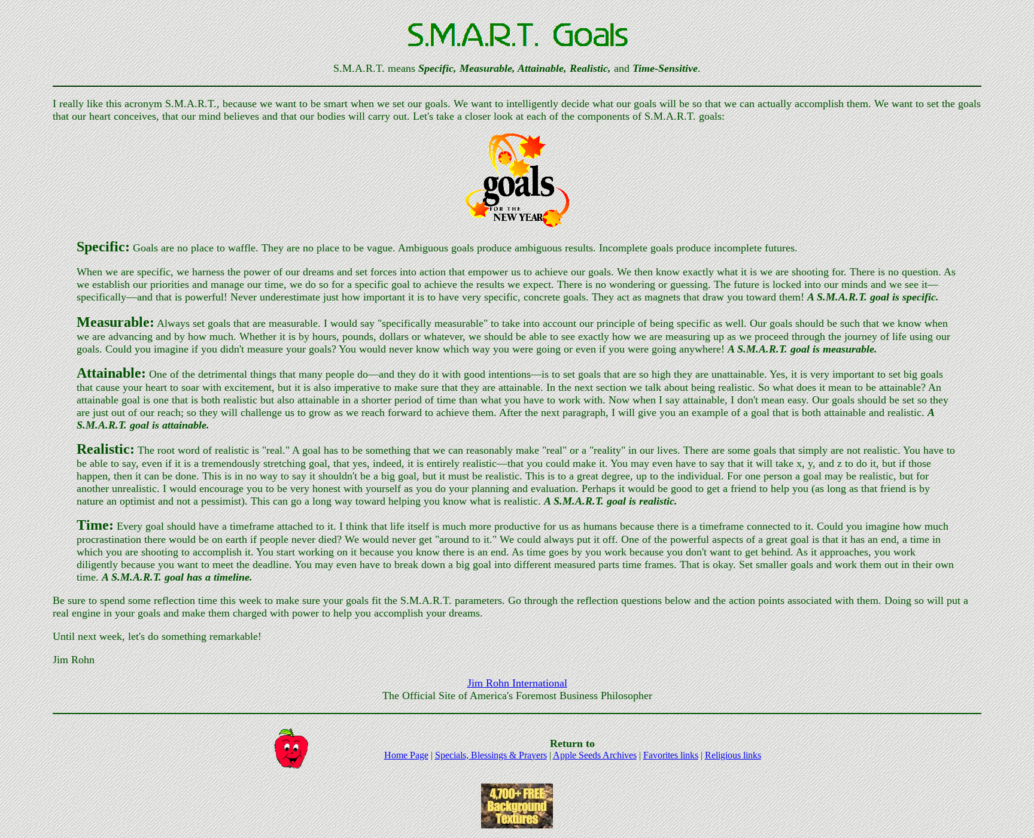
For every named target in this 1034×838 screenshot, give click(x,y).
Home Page (406, 755)
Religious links (733, 755)
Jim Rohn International (517, 683)
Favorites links (670, 755)
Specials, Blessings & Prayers (491, 755)
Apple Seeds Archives (595, 755)
